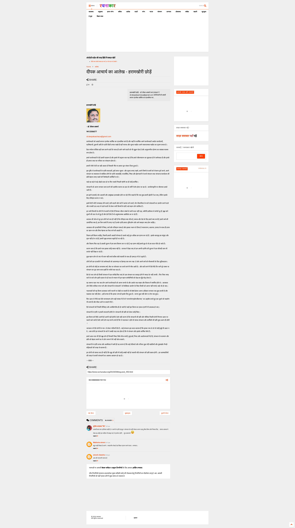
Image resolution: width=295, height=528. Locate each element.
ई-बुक (90, 16)
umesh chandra (99, 455)
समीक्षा (187, 12)
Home (88, 67)
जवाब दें (94, 436)
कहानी (195, 12)
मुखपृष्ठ (135, 518)
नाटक (151, 12)
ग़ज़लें (136, 12)
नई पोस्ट (91, 413)
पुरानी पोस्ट (165, 413)
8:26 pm (108, 455)
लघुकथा (100, 12)
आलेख (128, 12)
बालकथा (91, 12)
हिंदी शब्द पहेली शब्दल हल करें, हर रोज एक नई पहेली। (104, 61)
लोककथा (178, 12)
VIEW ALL (201, 168)
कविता (120, 12)
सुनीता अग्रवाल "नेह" (99, 426)
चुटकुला (204, 12)
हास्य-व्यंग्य (110, 12)
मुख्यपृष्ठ (127, 413)
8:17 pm (108, 442)
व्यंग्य (143, 12)
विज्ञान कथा (100, 16)
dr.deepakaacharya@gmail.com (98, 136)
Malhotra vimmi (99, 442)
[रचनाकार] (107, 6)
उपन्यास (169, 12)
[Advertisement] (147, 36)
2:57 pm (108, 426)
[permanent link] (92, 85)
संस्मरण (160, 12)
